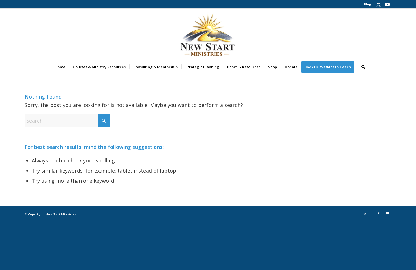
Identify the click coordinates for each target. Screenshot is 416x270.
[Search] (361, 67)
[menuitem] (366, 4)
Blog (367, 4)
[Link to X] (378, 4)
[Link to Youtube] (387, 4)
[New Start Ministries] (208, 34)
